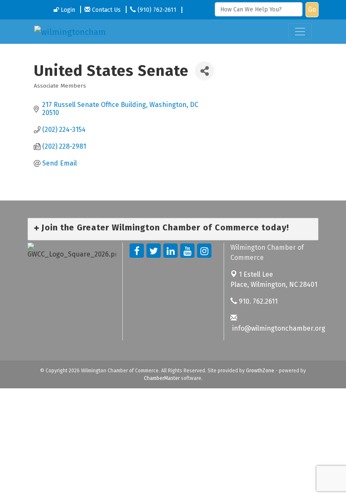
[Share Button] (204, 70)
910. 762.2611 (257, 301)
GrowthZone (260, 371)
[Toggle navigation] (300, 31)
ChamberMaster (162, 378)
